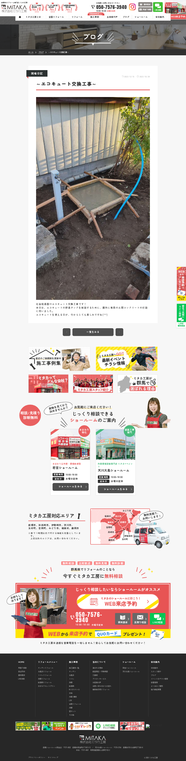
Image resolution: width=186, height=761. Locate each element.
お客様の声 (97, 682)
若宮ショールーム (129, 667)
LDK (70, 700)
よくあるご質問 (157, 686)
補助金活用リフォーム (101, 689)
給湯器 (71, 686)
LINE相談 (21, 678)
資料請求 (21, 675)
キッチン (72, 671)
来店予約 (21, 671)
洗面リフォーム (44, 678)
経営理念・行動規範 (100, 671)
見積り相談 (22, 667)
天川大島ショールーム (131, 671)
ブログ (153, 675)
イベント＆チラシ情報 (159, 678)
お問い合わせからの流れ (102, 686)
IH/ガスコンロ (74, 689)
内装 (70, 707)
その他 (71, 714)
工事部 (95, 675)
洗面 (70, 682)
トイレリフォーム (45, 675)
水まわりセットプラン (46, 686)
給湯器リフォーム (45, 682)
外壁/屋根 (73, 696)
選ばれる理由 (98, 667)
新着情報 (154, 682)
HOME (21, 662)
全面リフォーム (75, 704)
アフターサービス (99, 678)
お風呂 (71, 675)
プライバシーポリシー (36, 757)
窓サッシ (72, 711)
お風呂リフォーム (45, 671)
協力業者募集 (156, 689)
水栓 (70, 693)
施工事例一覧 (74, 667)
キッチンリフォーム (45, 667)
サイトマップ (53, 757)
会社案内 (154, 667)
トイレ (71, 678)
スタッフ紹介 (156, 671)
